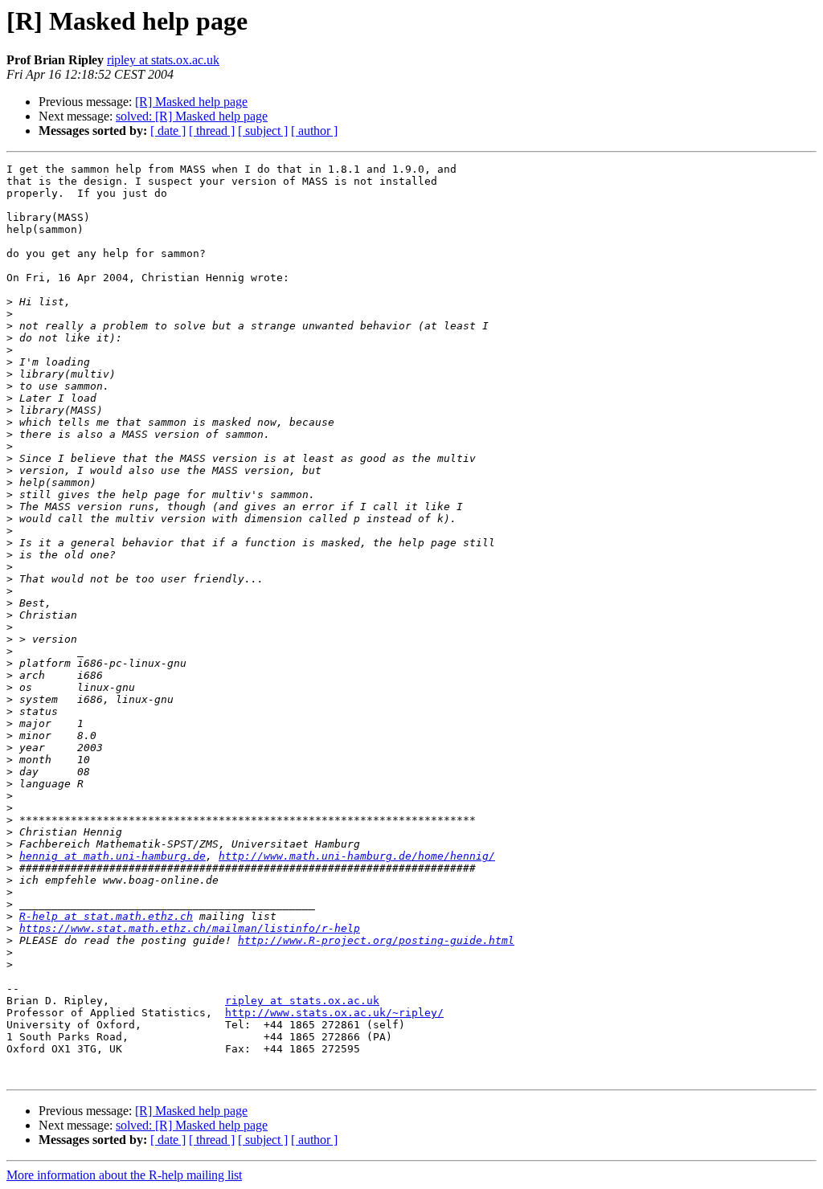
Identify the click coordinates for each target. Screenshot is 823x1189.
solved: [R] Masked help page (192, 116)
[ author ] (314, 130)
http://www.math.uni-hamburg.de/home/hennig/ (357, 856)
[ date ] (168, 130)
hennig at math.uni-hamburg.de (112, 856)
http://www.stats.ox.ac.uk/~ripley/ (334, 1013)
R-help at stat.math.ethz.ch (106, 916)
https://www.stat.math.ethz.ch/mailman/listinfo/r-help (189, 928)
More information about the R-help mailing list (124, 1175)
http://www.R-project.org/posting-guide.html (376, 940)
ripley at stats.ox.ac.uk (163, 60)
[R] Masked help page (191, 101)
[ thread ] (212, 130)
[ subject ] (263, 130)
